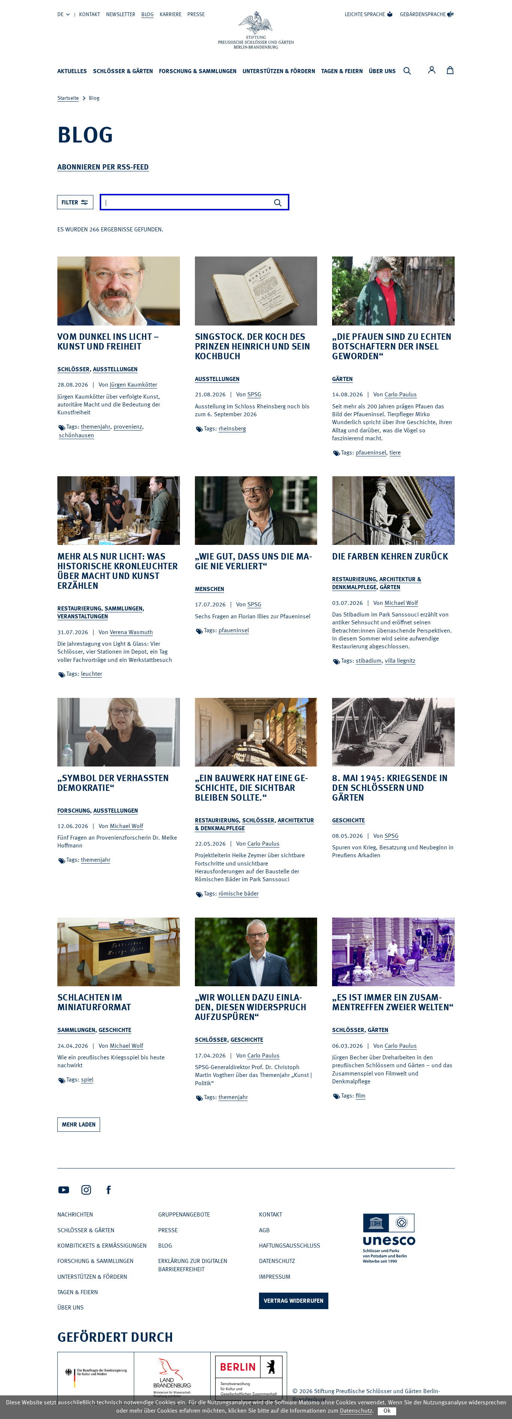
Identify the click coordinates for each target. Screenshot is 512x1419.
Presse (196, 14)
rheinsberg (232, 429)
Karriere (170, 14)
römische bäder (239, 894)
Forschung (73, 811)
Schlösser (73, 370)
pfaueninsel (371, 453)
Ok (387, 1411)
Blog (147, 14)
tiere (395, 453)
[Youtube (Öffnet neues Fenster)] (63, 1190)
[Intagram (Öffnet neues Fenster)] (86, 1190)
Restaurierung (79, 609)
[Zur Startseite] (256, 30)
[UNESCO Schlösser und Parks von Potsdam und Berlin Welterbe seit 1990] (390, 1239)
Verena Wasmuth (131, 633)
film (360, 1096)
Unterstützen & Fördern (279, 72)
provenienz (128, 427)
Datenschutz (277, 1261)
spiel (87, 1080)
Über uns (382, 72)
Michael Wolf (401, 603)
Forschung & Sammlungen (198, 72)
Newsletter (120, 14)
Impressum (274, 1277)
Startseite (68, 98)
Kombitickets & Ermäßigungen (102, 1246)
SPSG (254, 395)
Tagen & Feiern (342, 72)
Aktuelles (72, 72)
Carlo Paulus (401, 395)
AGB (264, 1231)
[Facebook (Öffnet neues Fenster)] (108, 1190)
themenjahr (95, 427)
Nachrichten (75, 1215)
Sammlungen (123, 609)
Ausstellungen (115, 370)
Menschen (209, 589)
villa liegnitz (400, 661)
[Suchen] (277, 202)
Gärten (342, 379)
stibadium (369, 661)
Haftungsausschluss (289, 1246)
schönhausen (76, 436)
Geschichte (348, 821)
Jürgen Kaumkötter (133, 385)
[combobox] (75, 202)
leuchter (91, 674)
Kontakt (89, 14)
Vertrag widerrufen (293, 1301)
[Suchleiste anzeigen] (407, 70)
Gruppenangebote (184, 1215)
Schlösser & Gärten (123, 72)
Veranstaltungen (82, 617)
